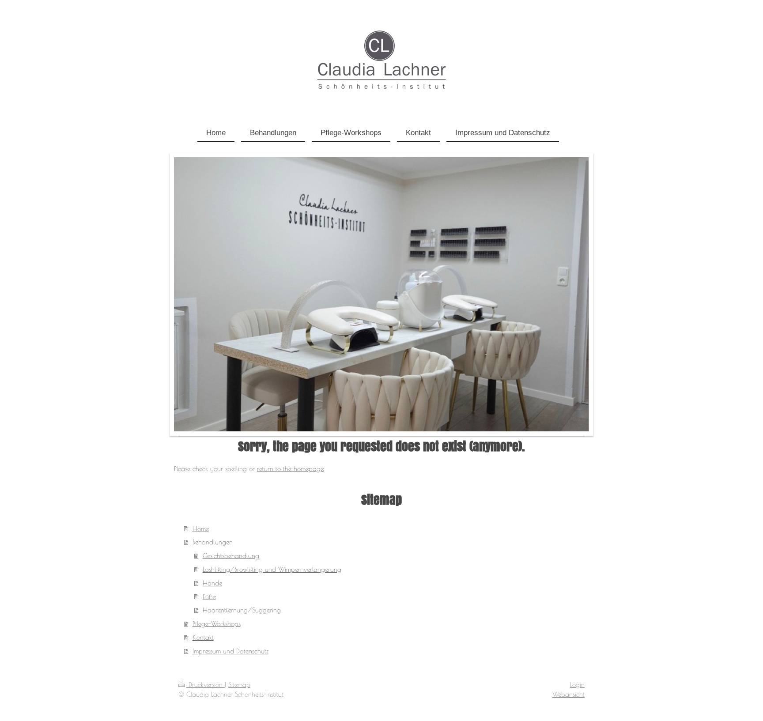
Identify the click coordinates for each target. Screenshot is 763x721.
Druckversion (205, 684)
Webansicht (568, 694)
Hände (212, 583)
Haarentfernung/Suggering (242, 610)
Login (577, 684)
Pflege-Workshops (217, 623)
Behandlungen (213, 542)
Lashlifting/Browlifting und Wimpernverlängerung (272, 569)
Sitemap (239, 684)
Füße (209, 596)
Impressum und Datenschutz (230, 651)
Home (201, 528)
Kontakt (203, 637)
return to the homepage (290, 468)
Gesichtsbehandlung (231, 555)
